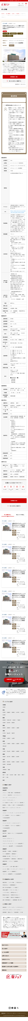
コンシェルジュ (12, 797)
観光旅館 (16, 912)
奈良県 (22, 743)
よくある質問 (5, 952)
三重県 (17, 727)
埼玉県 (14, 720)
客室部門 (5, 820)
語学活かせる (13, 892)
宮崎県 (4, 764)
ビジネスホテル (19, 907)
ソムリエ (4, 812)
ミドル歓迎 (20, 33)
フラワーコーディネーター (8, 843)
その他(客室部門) (6, 828)
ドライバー (21, 869)
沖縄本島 (4, 769)
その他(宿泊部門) (19, 805)
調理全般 (14, 853)
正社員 (4, 31)
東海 (4, 725)
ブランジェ (14, 856)
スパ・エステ (5, 866)
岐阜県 (13, 727)
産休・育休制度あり (7, 900)
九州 (4, 759)
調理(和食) (14, 858)
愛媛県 (13, 756)
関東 (4, 717)
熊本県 (8, 761)
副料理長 (4, 851)
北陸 (4, 730)
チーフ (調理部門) (6, 853)
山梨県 (13, 738)
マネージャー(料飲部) (15, 815)
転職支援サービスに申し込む (14, 679)
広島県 (4, 751)
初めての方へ (5, 945)
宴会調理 (14, 851)
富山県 (8, 733)
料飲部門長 (5, 788)
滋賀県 (17, 743)
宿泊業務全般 (17, 792)
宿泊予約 (10, 795)
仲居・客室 (10, 792)
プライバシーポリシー (12, 1013)
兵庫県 (8, 743)
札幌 (7, 777)
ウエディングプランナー (8, 838)
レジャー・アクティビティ (8, 800)
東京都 (4, 720)
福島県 (8, 712)
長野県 (8, 738)
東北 (4, 710)
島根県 (17, 751)
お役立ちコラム (6, 959)
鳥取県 (13, 751)
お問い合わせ (5, 956)
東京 (3, 774)
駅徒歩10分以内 (6, 895)
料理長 (9, 851)
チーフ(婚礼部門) (19, 843)
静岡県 (8, 727)
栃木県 (8, 722)
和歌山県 (4, 746)
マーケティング (14, 869)
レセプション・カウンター (15, 807)
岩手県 (17, 712)
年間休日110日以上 (15, 895)
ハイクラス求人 (6, 892)
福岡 (15, 774)
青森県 (13, 712)
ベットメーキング (6, 823)
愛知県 (4, 727)
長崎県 (17, 761)
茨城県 (4, 722)
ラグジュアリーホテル (7, 909)
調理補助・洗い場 (6, 856)
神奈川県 (9, 720)
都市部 (4, 772)
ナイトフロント (17, 795)
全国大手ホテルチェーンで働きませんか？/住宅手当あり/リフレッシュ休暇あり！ (19, 526)
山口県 (22, 751)
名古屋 (11, 774)
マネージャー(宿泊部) (18, 802)
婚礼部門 (5, 836)
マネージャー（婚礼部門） (8, 846)
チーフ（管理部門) (12, 871)
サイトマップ (21, 1013)
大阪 (7, 774)
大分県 (5, 23)
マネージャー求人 (13, 890)
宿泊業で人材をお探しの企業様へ (10, 966)
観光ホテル (10, 912)
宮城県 (4, 712)
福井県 (13, 733)
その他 (21, 912)
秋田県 (4, 714)
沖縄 (4, 767)
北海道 (4, 704)
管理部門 (5, 864)
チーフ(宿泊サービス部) (8, 802)
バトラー (4, 795)
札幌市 (4, 707)
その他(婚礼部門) (19, 846)
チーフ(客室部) (6, 825)
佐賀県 (13, 761)
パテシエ (11, 861)
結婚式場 (4, 907)
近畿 (4, 741)
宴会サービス (11, 833)
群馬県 (13, 722)
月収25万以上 (5, 885)
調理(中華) (5, 861)
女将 (14, 805)
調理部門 (5, 849)
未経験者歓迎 (13, 33)
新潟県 (4, 738)
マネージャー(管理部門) (8, 874)
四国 (4, 754)
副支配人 (4, 805)
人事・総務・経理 (13, 866)
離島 (9, 769)
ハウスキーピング (15, 823)
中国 (4, 749)
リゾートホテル (17, 909)
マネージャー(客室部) (15, 825)
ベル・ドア (5, 797)
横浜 (19, 774)
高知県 (17, 756)
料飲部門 (5, 810)
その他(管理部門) (17, 874)
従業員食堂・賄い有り (17, 900)
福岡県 (4, 761)
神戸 (3, 777)
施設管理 (4, 871)
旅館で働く (5, 882)
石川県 (4, 733)
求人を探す (5, 948)
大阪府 (4, 743)
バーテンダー (11, 812)
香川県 (8, 756)
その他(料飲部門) (6, 817)
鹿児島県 (9, 764)
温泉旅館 (4, 912)
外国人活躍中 (5, 890)
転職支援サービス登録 (7, 963)
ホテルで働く (6, 33)
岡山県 (8, 751)
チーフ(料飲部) (6, 815)
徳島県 (4, 756)
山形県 (22, 712)
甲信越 (4, 736)
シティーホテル (11, 907)
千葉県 (18, 720)
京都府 (13, 743)
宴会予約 (4, 833)
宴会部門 (5, 831)
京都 (23, 774)
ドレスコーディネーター (8, 841)
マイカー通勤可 (6, 897)
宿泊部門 (5, 790)
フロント (12, 45)
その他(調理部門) (6, 858)
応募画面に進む (14, 77)
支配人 (9, 805)
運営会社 (4, 970)
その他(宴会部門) (19, 833)
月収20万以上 (19, 882)
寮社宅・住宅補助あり (8, 35)
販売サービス (5, 807)
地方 (4, 780)
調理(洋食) (20, 858)
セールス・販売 (6, 869)
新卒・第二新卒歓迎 (7, 887)
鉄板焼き (16, 861)
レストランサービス (19, 812)
